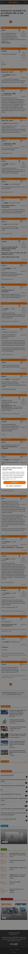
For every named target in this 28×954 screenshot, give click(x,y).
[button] (14, 486)
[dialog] (14, 477)
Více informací (12, 479)
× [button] (24, 467)
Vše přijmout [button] (14, 482)
